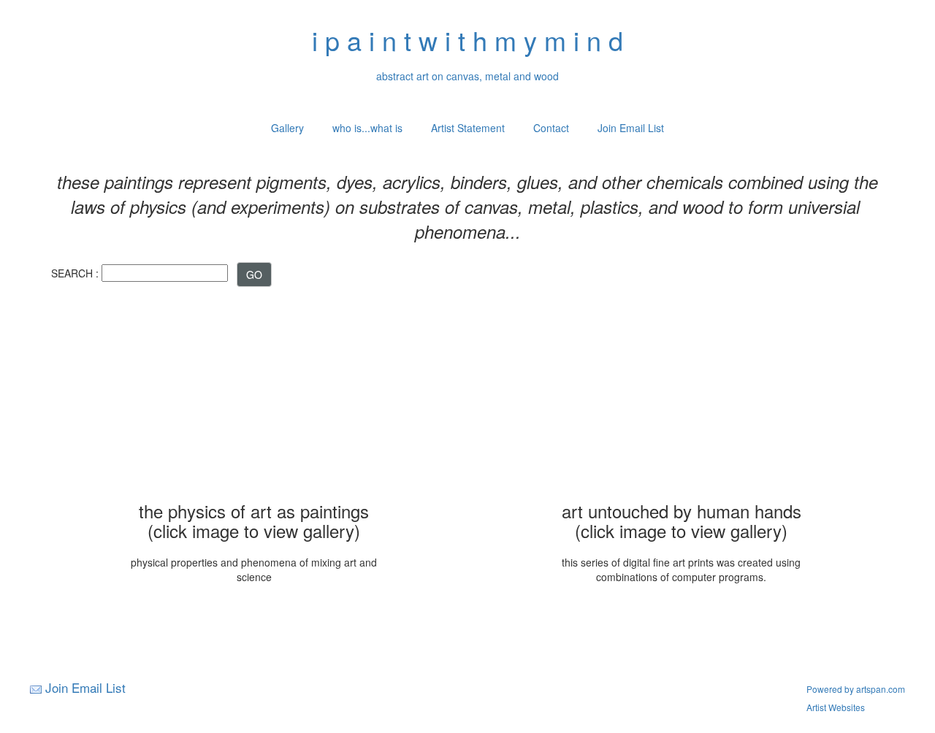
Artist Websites (835, 707)
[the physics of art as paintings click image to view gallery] (254, 395)
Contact (551, 127)
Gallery (287, 127)
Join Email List (631, 127)
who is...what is (367, 127)
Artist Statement (468, 127)
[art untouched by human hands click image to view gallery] (681, 395)
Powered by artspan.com (855, 689)
